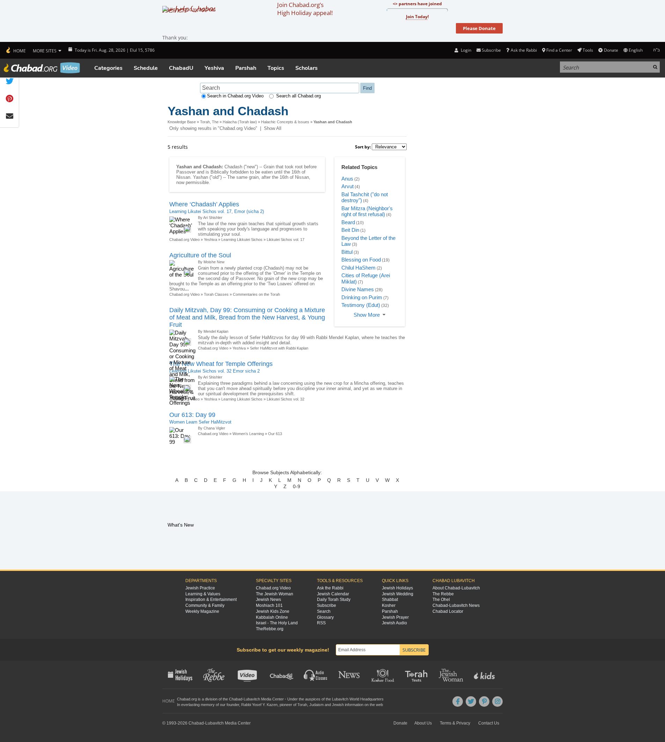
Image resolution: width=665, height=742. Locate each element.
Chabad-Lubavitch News (456, 605)
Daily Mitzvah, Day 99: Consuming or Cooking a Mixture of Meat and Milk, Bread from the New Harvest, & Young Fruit (247, 317)
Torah (302, 705)
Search (324, 611)
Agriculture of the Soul (200, 255)
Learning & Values (202, 594)
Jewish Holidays (397, 588)
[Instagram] (497, 701)
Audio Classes (315, 674)
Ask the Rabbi (524, 50)
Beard (348, 222)
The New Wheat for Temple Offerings (221, 363)
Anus (347, 179)
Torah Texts (417, 674)
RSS (321, 622)
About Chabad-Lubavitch (456, 588)
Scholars (306, 68)
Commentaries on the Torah (256, 294)
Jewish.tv (248, 674)
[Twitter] (471, 701)
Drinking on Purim (361, 297)
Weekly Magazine (202, 611)
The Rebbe (443, 594)
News (349, 674)
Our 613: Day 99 (192, 414)
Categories (108, 68)
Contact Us (488, 723)
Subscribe (326, 605)
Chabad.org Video (184, 239)
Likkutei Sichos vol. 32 (285, 399)
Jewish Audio (394, 622)
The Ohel (441, 599)
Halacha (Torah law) (240, 122)
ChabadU (181, 68)
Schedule (146, 68)
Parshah (245, 68)
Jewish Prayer (395, 617)
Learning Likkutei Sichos (242, 239)
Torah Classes (216, 294)
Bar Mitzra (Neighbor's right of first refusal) (367, 211)
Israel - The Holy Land (277, 622)
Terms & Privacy (455, 723)
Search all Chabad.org (298, 95)
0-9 (296, 486)
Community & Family (204, 605)
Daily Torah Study (333, 599)
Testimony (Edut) (360, 305)
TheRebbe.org (269, 628)
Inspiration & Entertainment (211, 599)
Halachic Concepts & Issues (285, 122)
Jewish (338, 705)
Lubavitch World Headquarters (358, 699)
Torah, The (209, 122)
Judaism (316, 705)
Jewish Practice (200, 588)
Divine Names (357, 289)
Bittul (347, 252)
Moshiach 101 (269, 605)
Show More (367, 315)
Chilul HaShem (358, 268)
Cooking (383, 674)
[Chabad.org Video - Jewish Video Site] (41, 68)
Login (465, 50)
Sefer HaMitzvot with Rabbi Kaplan (279, 348)
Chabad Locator (448, 611)
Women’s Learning (248, 434)
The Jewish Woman (274, 594)
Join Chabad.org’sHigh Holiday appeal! (305, 9)
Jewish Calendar (333, 594)
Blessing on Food (361, 260)
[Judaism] (15, 50)
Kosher (389, 605)
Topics (275, 68)
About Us (423, 723)
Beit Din (350, 230)
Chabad (235, 699)
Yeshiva (214, 68)
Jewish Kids (485, 674)
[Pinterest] (484, 701)
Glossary (325, 617)
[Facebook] (457, 701)
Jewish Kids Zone (272, 611)
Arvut (347, 186)
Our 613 (275, 434)
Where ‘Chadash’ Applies (204, 204)
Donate (611, 50)
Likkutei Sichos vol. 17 (285, 239)
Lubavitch (252, 699)
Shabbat (390, 599)
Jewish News (268, 599)
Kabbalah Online (272, 617)
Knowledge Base (182, 122)
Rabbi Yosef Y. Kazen (259, 705)
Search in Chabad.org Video (235, 95)
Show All (272, 128)
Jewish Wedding (397, 594)
